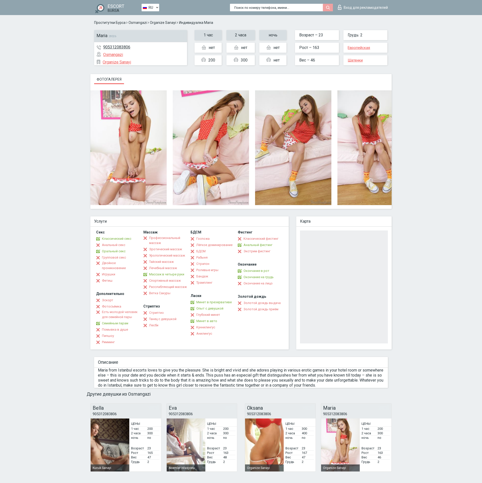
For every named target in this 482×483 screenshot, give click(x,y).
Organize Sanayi (163, 23)
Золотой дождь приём (261, 309)
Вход (366, 8)
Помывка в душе (115, 329)
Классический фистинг (261, 238)
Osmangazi (138, 23)
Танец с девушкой (162, 319)
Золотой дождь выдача (262, 303)
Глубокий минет (208, 315)
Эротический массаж (165, 249)
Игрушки (108, 274)
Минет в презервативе (214, 302)
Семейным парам (115, 323)
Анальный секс (113, 245)
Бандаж (202, 276)
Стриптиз (156, 313)
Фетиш (107, 280)
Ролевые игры (207, 270)
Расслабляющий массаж (168, 287)
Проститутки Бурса (110, 23)
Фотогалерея (109, 79)
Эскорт (107, 300)
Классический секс (116, 238)
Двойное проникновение (114, 265)
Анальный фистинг (258, 245)
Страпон (202, 264)
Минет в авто (206, 321)
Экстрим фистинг (257, 251)
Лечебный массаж (163, 268)
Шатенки (355, 60)
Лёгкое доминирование (214, 245)
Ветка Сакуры (159, 293)
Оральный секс (114, 251)
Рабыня (202, 257)
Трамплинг (204, 282)
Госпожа (203, 238)
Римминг (108, 342)
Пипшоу (108, 336)
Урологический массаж (167, 255)
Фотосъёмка (111, 306)
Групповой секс (114, 257)
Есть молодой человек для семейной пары (120, 314)
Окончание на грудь (259, 277)
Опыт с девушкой (209, 308)
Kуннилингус (205, 327)
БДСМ (201, 251)
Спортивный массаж (165, 280)
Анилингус (204, 333)
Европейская (359, 47)
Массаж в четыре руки (166, 274)
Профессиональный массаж (164, 240)
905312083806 (116, 47)
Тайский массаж (161, 262)
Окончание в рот (256, 271)
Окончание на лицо (258, 283)
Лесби (153, 325)
